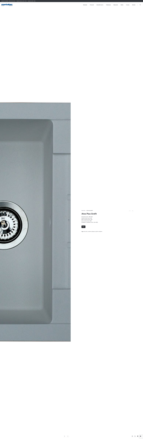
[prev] (130, 210)
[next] (133, 210)
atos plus (85, 231)
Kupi (83, 226)
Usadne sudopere (91, 231)
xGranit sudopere (98, 231)
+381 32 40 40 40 (12, 1)
